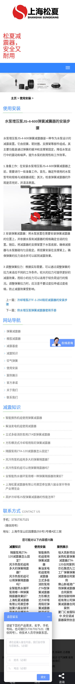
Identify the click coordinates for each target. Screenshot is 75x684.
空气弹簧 (12, 360)
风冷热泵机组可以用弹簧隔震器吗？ (28, 467)
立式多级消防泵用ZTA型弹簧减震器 (28, 434)
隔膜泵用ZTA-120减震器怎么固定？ (28, 451)
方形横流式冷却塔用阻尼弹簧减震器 (28, 442)
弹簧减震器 (14, 331)
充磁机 (58, 652)
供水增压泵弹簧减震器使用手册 (36, 310)
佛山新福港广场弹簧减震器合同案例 (66, 588)
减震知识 (12, 353)
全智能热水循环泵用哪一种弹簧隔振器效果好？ (35, 476)
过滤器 (66, 652)
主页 (14, 98)
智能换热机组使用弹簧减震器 (24, 417)
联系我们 (12, 397)
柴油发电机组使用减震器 (21, 426)
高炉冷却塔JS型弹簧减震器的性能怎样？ (31, 497)
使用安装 (25, 98)
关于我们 (12, 390)
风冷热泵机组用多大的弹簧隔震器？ (28, 459)
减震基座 (12, 346)
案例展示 (12, 375)
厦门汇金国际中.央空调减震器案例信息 (66, 616)
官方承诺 (12, 382)
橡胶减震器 (14, 338)
